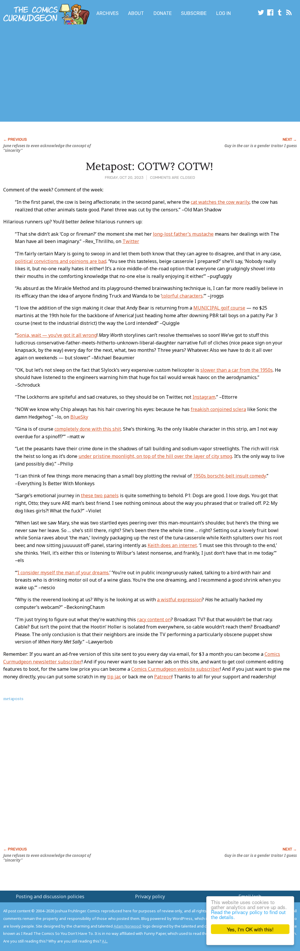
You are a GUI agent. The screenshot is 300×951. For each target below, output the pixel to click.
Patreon (163, 676)
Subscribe (194, 13)
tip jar (113, 676)
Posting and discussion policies (50, 896)
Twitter (130, 241)
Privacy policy (150, 896)
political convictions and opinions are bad (60, 261)
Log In (223, 13)
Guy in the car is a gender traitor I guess (260, 145)
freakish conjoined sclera (218, 409)
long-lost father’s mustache (183, 234)
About (136, 13)
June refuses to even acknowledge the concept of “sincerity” (47, 148)
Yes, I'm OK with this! (250, 929)
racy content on (154, 619)
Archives (107, 13)
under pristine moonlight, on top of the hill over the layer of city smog (155, 456)
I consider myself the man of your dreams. (64, 572)
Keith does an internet (172, 545)
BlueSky (79, 417)
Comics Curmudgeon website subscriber (175, 669)
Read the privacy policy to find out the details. (248, 914)
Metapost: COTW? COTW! (150, 166)
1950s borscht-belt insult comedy (229, 476)
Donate (163, 13)
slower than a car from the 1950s (236, 370)
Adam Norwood (127, 926)
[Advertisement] (116, 74)
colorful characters (182, 296)
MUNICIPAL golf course (219, 308)
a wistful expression (179, 599)
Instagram (203, 397)
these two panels (100, 495)
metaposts (13, 698)
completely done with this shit (87, 429)
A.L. (105, 941)
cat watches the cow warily (220, 202)
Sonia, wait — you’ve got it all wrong (57, 335)
